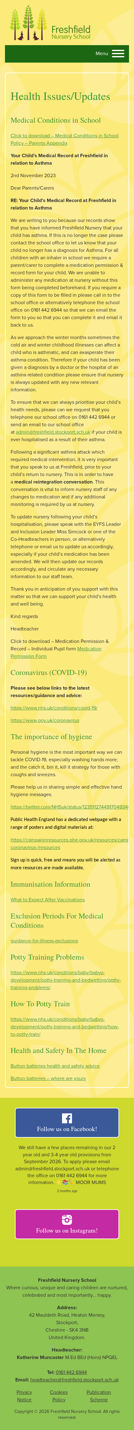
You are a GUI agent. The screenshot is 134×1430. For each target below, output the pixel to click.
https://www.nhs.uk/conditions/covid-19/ (54, 708)
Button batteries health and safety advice (55, 1066)
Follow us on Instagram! (67, 1230)
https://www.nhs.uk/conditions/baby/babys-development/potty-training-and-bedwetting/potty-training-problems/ (66, 980)
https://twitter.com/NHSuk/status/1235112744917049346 (71, 807)
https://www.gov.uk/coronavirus (45, 720)
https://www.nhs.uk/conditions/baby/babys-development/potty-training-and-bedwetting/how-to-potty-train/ (65, 1026)
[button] (110, 54)
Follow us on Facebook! (67, 1129)
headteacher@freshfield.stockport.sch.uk (74, 1380)
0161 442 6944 (71, 1372)
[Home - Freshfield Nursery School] (50, 22)
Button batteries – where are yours (48, 1078)
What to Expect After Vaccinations (48, 900)
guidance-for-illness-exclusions (44, 941)
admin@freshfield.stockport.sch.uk (53, 432)
